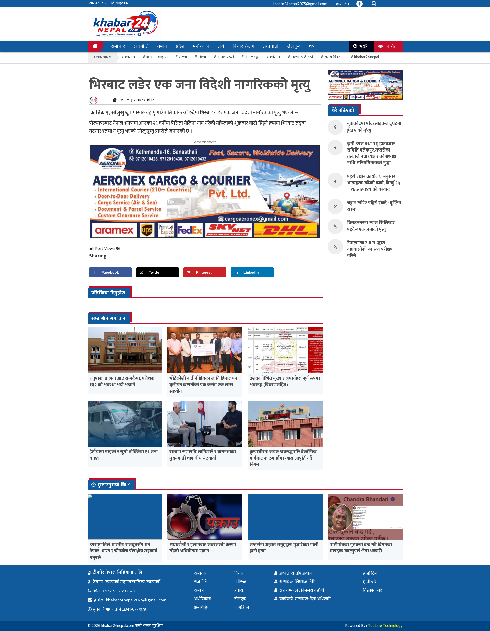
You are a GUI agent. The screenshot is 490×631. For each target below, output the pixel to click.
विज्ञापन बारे (372, 590)
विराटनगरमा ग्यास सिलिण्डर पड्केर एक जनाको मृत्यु (371, 226)
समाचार (118, 46)
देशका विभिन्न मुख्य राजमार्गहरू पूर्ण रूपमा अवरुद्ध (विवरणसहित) (285, 382)
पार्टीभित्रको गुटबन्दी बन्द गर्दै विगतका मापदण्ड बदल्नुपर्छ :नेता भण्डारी (361, 548)
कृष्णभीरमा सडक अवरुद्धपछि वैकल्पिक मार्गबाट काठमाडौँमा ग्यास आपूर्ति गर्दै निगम (283, 458)
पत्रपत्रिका (241, 607)
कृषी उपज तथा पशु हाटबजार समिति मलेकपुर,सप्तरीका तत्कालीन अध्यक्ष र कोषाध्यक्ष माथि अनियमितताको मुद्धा (371, 153)
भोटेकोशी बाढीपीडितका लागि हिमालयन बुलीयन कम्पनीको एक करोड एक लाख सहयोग (203, 385)
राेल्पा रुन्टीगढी (302, 57)
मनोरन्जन (201, 46)
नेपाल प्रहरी (225, 57)
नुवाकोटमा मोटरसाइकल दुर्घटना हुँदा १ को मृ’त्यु (374, 127)
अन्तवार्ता (271, 46)
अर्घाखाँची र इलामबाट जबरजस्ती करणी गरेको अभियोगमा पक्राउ (202, 548)
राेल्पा (183, 57)
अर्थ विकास (202, 598)
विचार (238, 573)
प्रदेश (180, 46)
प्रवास (238, 590)
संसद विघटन (333, 57)
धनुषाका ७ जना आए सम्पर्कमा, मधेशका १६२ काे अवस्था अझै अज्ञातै (123, 382)
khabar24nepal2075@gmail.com (300, 4)
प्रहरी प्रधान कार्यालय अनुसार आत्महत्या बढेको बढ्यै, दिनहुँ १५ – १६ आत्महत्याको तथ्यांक (373, 183)
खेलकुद (294, 46)
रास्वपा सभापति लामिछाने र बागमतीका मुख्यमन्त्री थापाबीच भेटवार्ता (202, 455)
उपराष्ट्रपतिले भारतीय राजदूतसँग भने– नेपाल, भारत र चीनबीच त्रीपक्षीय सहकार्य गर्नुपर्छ (123, 551)
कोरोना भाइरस (157, 57)
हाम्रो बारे (369, 581)
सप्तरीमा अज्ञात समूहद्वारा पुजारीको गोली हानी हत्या (284, 548)
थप (312, 46)
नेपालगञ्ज (251, 57)
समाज (162, 46)
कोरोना (275, 57)
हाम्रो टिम (342, 4)
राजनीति (141, 46)
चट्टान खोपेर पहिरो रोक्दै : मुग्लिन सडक (374, 206)
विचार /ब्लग (243, 46)
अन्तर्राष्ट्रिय (202, 607)
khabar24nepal (366, 57)
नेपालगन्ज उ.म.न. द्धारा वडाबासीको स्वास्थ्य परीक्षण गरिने (370, 249)
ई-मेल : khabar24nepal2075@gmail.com (130, 600)
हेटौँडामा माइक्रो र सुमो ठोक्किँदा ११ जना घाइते (124, 455)
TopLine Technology (385, 625)
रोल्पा (202, 57)
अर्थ (221, 46)
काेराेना (130, 57)
